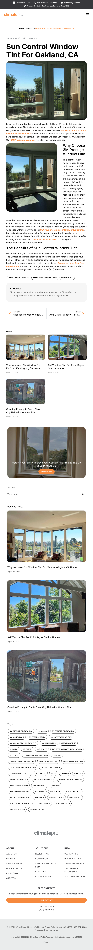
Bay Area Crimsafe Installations (67, 749)
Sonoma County (56, 797)
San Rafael (40, 791)
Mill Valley (41, 773)
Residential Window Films (45, 278)
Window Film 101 (62, 803)
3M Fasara (42, 731)
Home (21, 28)
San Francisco (39, 785)
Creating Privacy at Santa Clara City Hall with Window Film (39, 707)
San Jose (56, 785)
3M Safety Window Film (61, 737)
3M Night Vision (17, 737)
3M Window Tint (68, 743)
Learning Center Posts (20, 773)
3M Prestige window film (23, 140)
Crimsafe (57, 755)
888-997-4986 (80, 927)
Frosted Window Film (50, 767)
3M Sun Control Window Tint (23, 743)
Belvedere (14, 755)
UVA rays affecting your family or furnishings (62, 230)
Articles (30, 28)
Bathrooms (42, 749)
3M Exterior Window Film (21, 731)
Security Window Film (19, 797)
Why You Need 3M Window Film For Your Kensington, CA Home (42, 567)
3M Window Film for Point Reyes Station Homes (33, 637)
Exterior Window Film (73, 761)
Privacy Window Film (19, 779)
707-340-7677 (51, 930)
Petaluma (78, 773)
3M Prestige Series (37, 737)
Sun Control (67, 278)
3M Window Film (49, 743)
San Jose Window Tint (20, 791)
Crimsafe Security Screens (22, 761)
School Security (73, 791)
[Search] (83, 494)
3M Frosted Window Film (63, 731)
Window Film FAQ (17, 809)
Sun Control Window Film (21, 803)
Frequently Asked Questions (23, 767)
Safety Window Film (19, 785)
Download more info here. (44, 239)
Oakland (65, 773)
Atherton (27, 749)
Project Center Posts (18, 278)
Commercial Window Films (36, 755)
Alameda (13, 749)
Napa (53, 773)
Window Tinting (37, 809)
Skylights (39, 797)
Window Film (44, 803)
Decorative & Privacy (48, 761)
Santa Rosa (55, 791)
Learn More (46, 471)
